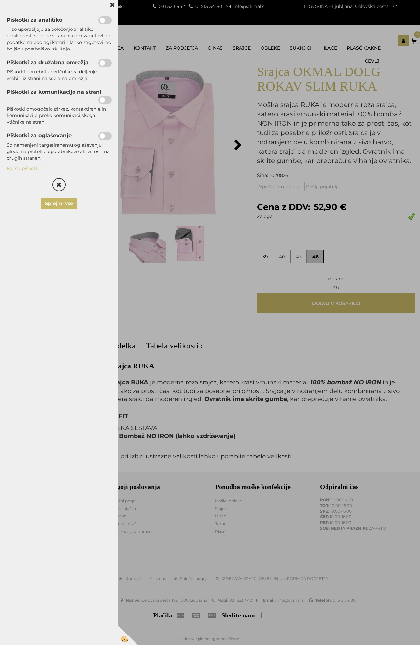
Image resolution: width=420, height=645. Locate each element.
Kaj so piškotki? (24, 168)
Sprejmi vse (59, 203)
